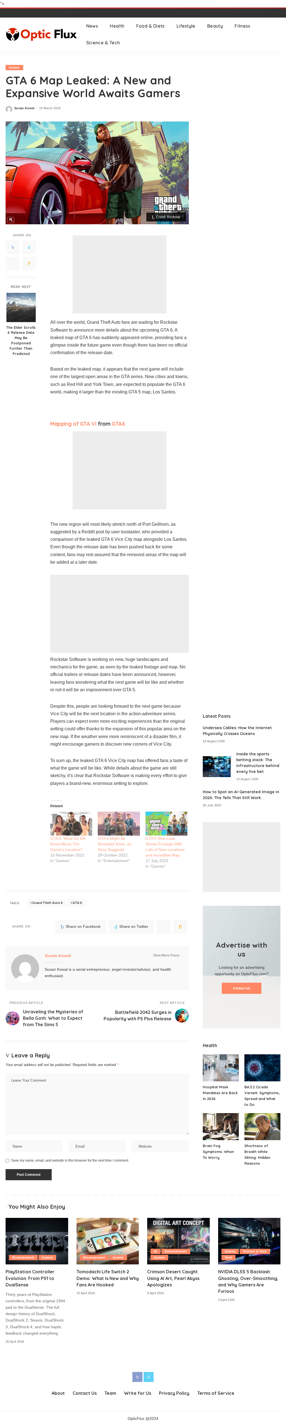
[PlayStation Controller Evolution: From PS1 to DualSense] (37, 1241)
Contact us (241, 988)
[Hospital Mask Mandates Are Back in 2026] (221, 1067)
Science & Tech (255, 1251)
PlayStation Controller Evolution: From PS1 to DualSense (30, 1278)
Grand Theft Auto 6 (47, 902)
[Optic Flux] (42, 34)
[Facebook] (13, 247)
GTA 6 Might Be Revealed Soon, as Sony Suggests (114, 844)
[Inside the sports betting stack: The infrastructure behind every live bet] (217, 766)
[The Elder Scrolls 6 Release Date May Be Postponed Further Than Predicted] (21, 307)
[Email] (29, 263)
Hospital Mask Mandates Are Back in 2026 (220, 1093)
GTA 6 (77, 902)
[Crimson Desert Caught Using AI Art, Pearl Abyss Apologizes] (178, 1241)
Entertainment (23, 1257)
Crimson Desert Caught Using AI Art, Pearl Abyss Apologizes (173, 1278)
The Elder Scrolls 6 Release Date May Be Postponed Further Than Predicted (21, 340)
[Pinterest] (13, 263)
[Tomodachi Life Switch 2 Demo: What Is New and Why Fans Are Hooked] (108, 1241)
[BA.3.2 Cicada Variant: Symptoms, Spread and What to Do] (262, 1067)
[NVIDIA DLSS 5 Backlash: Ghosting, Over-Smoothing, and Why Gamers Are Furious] (249, 1241)
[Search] (276, 34)
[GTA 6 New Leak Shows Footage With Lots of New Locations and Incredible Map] (166, 824)
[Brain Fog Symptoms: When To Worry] (221, 1126)
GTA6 (118, 423)
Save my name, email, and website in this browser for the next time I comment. (70, 1160)
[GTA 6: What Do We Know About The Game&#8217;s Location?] (71, 824)
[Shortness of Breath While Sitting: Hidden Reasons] (262, 1126)
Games (14, 67)
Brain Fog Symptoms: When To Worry (218, 1151)
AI (155, 1251)
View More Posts (166, 955)
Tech (228, 1257)
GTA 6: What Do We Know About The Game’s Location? (68, 844)
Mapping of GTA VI (73, 423)
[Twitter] (29, 247)
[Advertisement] (119, 274)
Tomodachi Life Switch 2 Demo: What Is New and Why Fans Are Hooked (108, 1278)
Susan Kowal (24, 108)
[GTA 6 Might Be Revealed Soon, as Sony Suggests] (119, 824)
